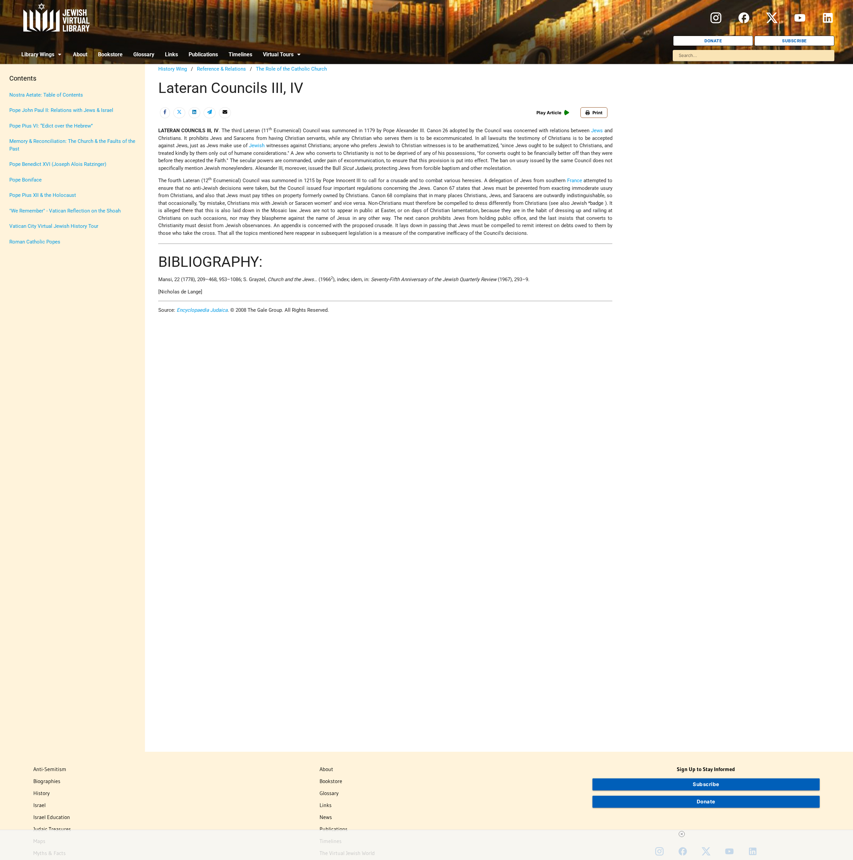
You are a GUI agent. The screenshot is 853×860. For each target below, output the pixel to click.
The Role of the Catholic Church (291, 69)
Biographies (46, 781)
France (574, 181)
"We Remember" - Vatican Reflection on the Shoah (65, 211)
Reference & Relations (221, 69)
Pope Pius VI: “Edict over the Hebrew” (51, 126)
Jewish (257, 146)
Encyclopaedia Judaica (202, 310)
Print (597, 112)
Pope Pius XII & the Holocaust (42, 195)
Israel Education (51, 817)
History (41, 793)
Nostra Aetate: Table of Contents (46, 95)
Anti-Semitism (49, 769)
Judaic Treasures (52, 829)
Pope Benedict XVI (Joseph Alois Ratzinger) (57, 164)
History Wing (172, 69)
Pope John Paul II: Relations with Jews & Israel (61, 110)
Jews (597, 131)
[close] (682, 834)
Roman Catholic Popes (34, 242)
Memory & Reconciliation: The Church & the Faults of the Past (72, 145)
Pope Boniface (25, 180)
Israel (39, 805)
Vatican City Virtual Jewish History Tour (53, 226)
